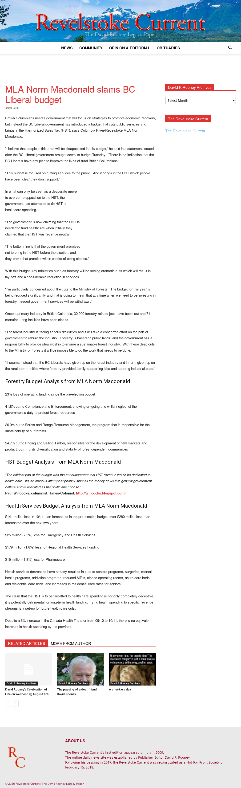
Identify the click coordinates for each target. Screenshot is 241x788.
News (67, 48)
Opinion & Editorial (129, 48)
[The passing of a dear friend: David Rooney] (80, 669)
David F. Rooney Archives (21, 683)
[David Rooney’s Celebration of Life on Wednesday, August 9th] (28, 669)
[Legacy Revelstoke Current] (120, 21)
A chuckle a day (120, 689)
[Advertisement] (120, 66)
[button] (230, 48)
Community (91, 48)
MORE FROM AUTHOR (71, 643)
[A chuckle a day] (132, 669)
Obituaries (168, 48)
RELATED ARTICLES (26, 643)
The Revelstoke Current (185, 130)
